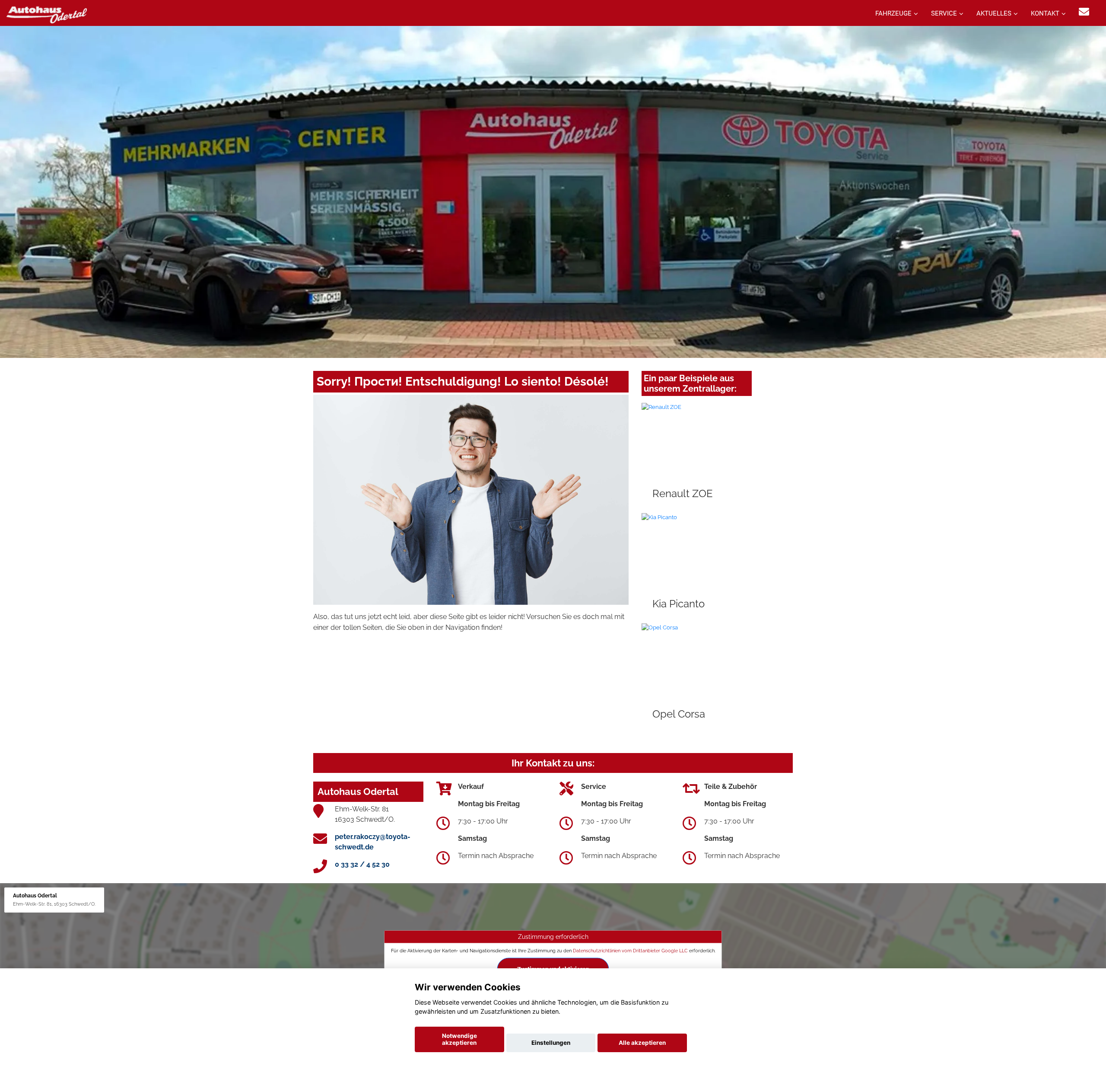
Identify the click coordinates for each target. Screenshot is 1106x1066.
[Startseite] (46, 14)
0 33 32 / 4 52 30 (362, 864)
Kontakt (1045, 13)
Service (944, 13)
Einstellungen (550, 1042)
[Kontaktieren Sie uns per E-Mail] (1084, 12)
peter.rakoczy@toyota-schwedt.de (372, 842)
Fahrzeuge (893, 13)
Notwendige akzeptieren (459, 1039)
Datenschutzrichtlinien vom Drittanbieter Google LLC (630, 950)
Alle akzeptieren (642, 1042)
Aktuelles (993, 13)
